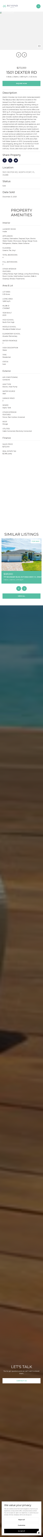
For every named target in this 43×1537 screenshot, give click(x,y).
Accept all (21, 1531)
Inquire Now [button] (21, 83)
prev (18, 54)
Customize (21, 1525)
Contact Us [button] (21, 1381)
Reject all (21, 1519)
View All (21, 596)
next (24, 54)
